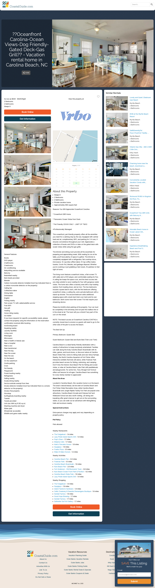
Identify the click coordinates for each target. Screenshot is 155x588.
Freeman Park (59, 462)
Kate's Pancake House (62, 444)
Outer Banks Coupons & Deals (77, 573)
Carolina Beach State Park (64, 474)
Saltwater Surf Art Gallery (63, 501)
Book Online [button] (27, 112)
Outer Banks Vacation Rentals (78, 559)
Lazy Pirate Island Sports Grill (65, 437)
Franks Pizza (59, 449)
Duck (112, 559)
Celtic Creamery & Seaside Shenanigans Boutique (72, 491)
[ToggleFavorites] (98, 96)
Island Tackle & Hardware (63, 489)
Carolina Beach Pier (61, 459)
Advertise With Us (43, 566)
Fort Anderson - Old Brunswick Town (68, 469)
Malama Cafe (59, 442)
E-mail (120, 570)
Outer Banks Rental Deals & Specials (77, 570)
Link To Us (43, 570)
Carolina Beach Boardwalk (64, 464)
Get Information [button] (27, 118)
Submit (134, 581)
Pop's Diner (58, 439)
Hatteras (112, 573)
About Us (43, 559)
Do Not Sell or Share (43, 577)
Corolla (112, 555)
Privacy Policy (43, 573)
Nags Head (112, 570)
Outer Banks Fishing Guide (77, 566)
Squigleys (57, 447)
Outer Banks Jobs (77, 563)
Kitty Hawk (112, 563)
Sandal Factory (59, 494)
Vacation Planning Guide (78, 555)
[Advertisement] (129, 276)
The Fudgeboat (59, 434)
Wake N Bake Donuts (62, 452)
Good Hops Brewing (61, 496)
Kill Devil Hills (112, 566)
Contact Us (43, 563)
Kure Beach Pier (60, 467)
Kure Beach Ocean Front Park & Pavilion (69, 472)
